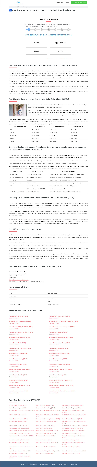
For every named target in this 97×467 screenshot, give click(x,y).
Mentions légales (32, 464)
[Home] (19, 2)
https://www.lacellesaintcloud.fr (18, 280)
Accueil (12, 7)
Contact (67, 2)
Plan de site (73, 464)
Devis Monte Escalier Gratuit (79, 2)
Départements (59, 2)
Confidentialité (44, 464)
